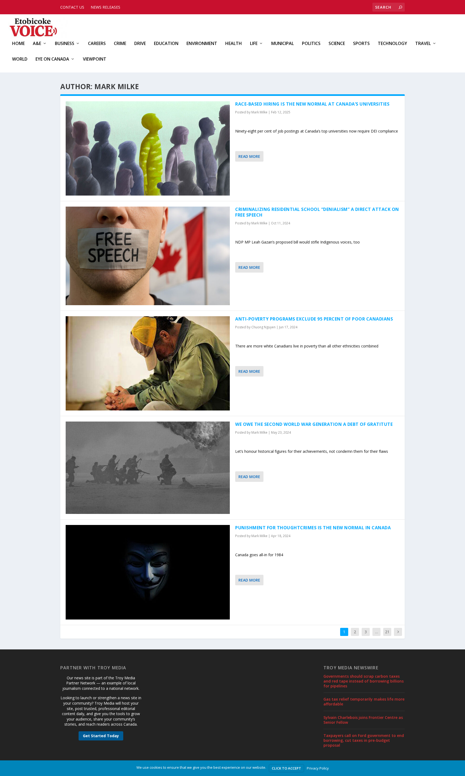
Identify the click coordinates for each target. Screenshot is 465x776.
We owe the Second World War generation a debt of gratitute (314, 424)
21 (387, 631)
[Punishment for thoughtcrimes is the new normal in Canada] (148, 572)
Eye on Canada (52, 59)
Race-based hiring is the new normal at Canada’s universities (312, 104)
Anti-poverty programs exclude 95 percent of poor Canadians (314, 319)
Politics (311, 43)
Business (64, 43)
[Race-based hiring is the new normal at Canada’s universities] (148, 148)
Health (233, 43)
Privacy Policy (318, 768)
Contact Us (72, 7)
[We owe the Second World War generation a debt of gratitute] (148, 468)
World (19, 59)
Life (254, 43)
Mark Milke (259, 112)
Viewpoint (94, 59)
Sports (361, 43)
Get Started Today (101, 735)
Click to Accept (286, 768)
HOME (18, 43)
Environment (201, 43)
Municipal (282, 43)
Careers (97, 43)
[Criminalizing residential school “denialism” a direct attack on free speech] (148, 256)
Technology (392, 43)
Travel (423, 43)
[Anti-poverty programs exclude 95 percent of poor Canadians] (148, 363)
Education (166, 43)
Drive (140, 43)
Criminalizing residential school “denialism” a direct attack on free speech (317, 212)
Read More (249, 156)
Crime (120, 43)
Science (337, 43)
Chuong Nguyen (263, 327)
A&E (37, 43)
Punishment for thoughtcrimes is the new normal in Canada (313, 528)
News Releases (105, 7)
